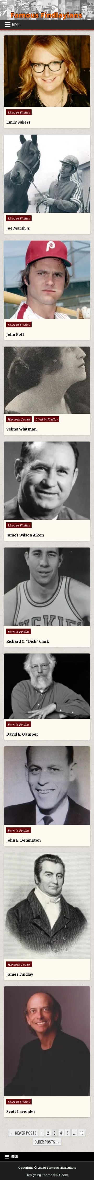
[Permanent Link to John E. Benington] (47, 785)
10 (82, 1133)
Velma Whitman (21, 429)
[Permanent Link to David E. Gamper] (47, 686)
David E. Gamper (22, 734)
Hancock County (19, 419)
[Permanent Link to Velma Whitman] (47, 380)
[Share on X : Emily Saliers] (36, 104)
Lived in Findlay (19, 112)
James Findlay (19, 974)
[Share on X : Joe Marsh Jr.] (36, 210)
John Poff (15, 334)
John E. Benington (23, 840)
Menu (15, 24)
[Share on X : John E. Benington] (36, 822)
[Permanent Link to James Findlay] (47, 906)
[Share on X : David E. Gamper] (36, 716)
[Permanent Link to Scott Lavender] (47, 1041)
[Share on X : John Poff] (36, 316)
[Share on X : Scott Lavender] (36, 1093)
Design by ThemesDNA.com (47, 1175)
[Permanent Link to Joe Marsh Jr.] (47, 174)
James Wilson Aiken (25, 535)
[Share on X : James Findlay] (36, 956)
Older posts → (47, 1142)
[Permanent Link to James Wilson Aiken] (47, 481)
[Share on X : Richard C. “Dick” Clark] (36, 623)
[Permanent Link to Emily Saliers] (47, 71)
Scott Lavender (20, 1111)
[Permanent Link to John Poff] (47, 280)
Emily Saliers (18, 122)
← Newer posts (23, 1133)
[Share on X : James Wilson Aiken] (36, 517)
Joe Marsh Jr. (18, 228)
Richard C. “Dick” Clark (27, 641)
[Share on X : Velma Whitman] (36, 411)
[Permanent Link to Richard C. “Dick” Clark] (47, 587)
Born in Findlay (19, 631)
